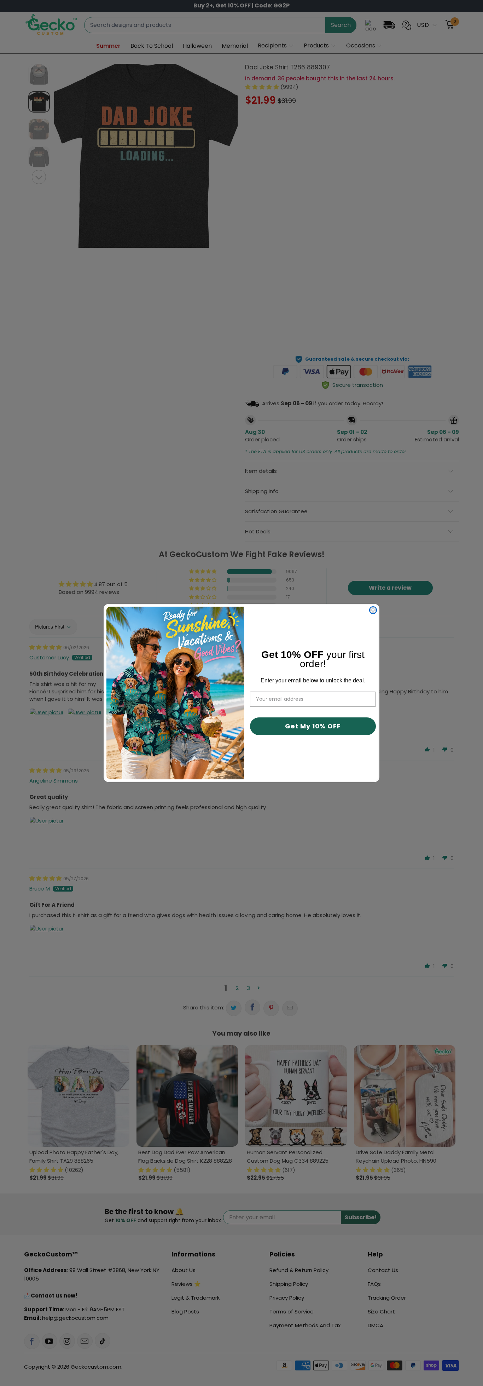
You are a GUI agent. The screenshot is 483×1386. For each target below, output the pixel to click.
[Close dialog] (373, 610)
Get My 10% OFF (313, 726)
